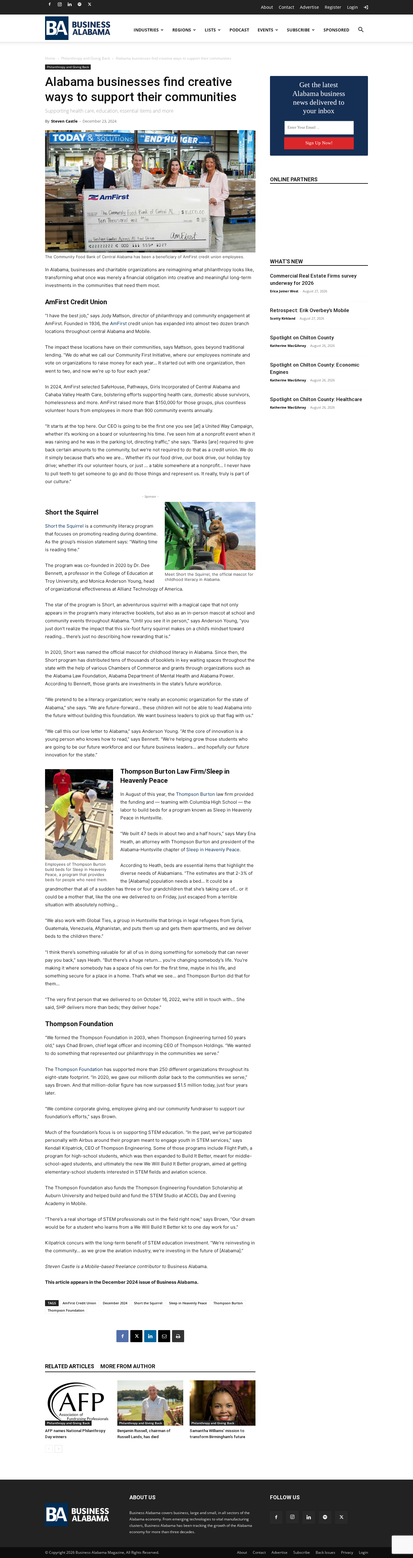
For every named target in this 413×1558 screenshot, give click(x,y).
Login (352, 7)
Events (265, 30)
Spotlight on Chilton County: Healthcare (316, 399)
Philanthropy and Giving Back (85, 58)
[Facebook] (49, 4)
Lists (210, 30)
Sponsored (336, 30)
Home (50, 58)
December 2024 (115, 1303)
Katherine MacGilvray (288, 345)
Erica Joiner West (284, 291)
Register (333, 7)
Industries (146, 30)
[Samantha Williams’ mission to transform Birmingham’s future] (222, 1403)
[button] (360, 30)
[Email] (164, 1336)
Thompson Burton (195, 794)
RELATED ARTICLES (69, 1366)
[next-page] (58, 1449)
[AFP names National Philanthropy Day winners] (78, 1403)
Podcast (239, 30)
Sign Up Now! (319, 142)
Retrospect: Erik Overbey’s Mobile (309, 310)
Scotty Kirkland (282, 318)
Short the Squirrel (64, 526)
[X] (89, 4)
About (267, 7)
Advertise (309, 7)
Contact (286, 7)
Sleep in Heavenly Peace (212, 849)
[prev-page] (49, 1449)
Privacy (347, 1552)
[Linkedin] (69, 4)
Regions (181, 30)
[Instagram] (59, 4)
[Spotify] (79, 4)
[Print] (178, 1336)
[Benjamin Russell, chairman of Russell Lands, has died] (150, 1403)
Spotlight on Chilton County (302, 337)
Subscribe (298, 30)
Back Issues (325, 1552)
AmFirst (118, 323)
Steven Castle (64, 121)
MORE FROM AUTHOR (127, 1366)
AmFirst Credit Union (79, 1303)
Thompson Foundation (79, 1069)
